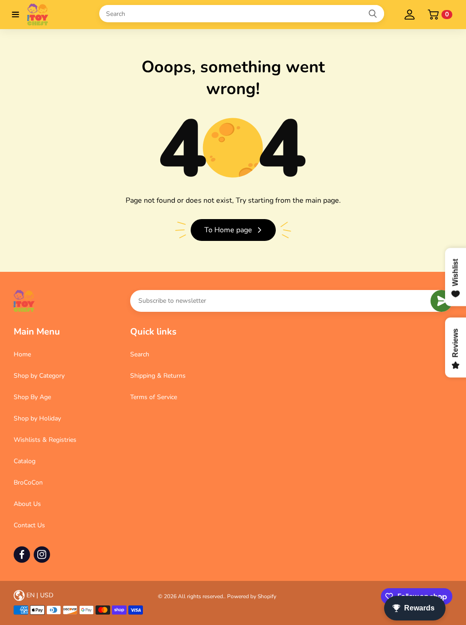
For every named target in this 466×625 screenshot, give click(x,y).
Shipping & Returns (158, 375)
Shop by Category (39, 375)
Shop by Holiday (37, 418)
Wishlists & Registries (45, 439)
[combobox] (241, 13)
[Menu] (15, 14)
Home (22, 354)
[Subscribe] (441, 301)
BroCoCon (28, 482)
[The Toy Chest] (56, 14)
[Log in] (409, 14)
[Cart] (433, 14)
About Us (27, 504)
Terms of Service (153, 397)
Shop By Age (32, 397)
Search (139, 354)
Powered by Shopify (251, 596)
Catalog (24, 461)
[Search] (372, 13)
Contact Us (29, 525)
